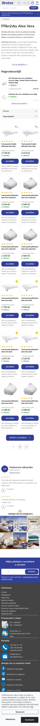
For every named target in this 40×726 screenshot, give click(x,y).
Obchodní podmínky (8, 603)
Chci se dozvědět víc (19, 64)
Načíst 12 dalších (18, 438)
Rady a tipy (5, 598)
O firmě (4, 592)
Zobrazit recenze (14, 473)
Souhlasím (29, 720)
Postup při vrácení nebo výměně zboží (14, 608)
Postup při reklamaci (8, 611)
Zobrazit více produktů (19, 103)
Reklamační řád (6, 614)
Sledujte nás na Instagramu (20, 514)
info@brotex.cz (15, 654)
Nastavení (20, 712)
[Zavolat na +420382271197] (24, 3)
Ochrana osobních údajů (10, 606)
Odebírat (32, 572)
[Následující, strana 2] (20, 446)
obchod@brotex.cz (16, 657)
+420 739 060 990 (16, 648)
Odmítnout (10, 719)
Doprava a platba (7, 600)
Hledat (34, 8)
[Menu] (37, 3)
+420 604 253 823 (16, 650)
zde (32, 707)
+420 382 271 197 (16, 645)
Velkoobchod (5, 595)
